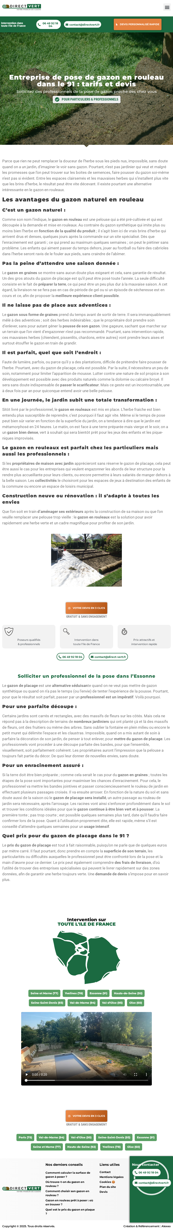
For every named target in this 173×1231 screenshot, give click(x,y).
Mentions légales (111, 1177)
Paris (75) (25, 1137)
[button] (167, 7)
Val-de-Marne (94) (82, 1002)
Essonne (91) (98, 993)
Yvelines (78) (74, 993)
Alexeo (166, 1226)
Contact (105, 1172)
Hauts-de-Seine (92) (128, 993)
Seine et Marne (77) (44, 993)
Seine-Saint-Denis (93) (47, 1002)
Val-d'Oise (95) (112, 1002)
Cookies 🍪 (107, 1182)
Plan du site (108, 1187)
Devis (103, 1191)
